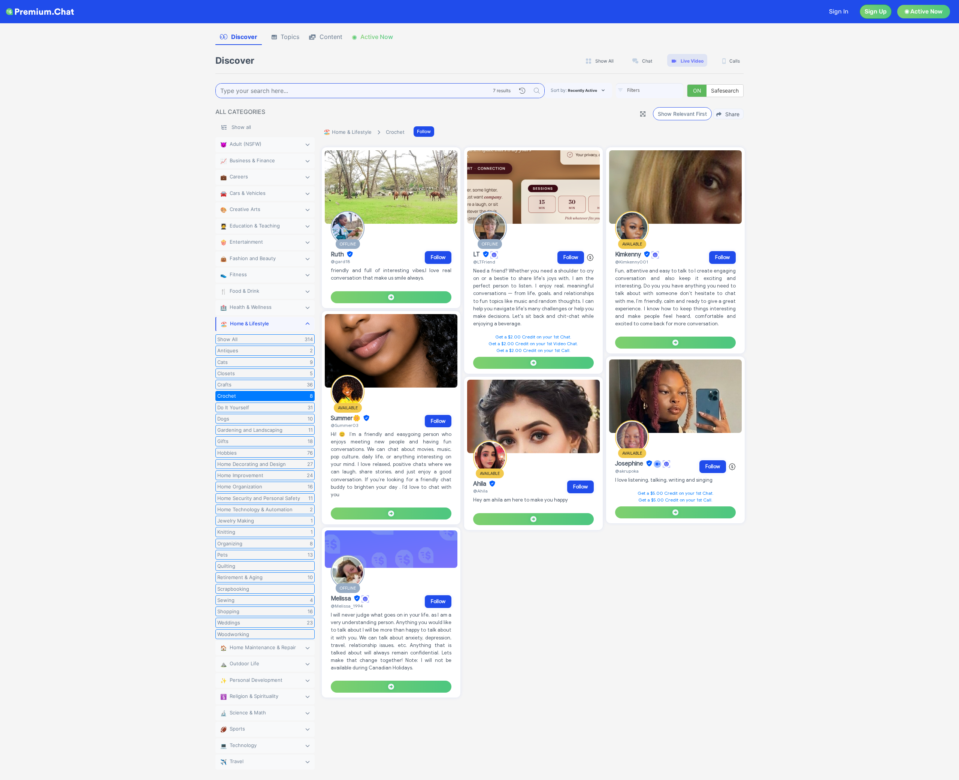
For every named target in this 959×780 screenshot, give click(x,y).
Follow (424, 131)
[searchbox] (661, 90)
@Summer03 (344, 425)
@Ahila (480, 491)
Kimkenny (628, 254)
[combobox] (649, 90)
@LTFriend (484, 262)
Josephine (630, 463)
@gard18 (340, 261)
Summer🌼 (346, 418)
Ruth (338, 254)
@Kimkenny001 (631, 262)
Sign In (838, 11)
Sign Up (876, 11)
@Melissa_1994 (347, 606)
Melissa (342, 598)
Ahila (480, 484)
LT (477, 254)
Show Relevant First (682, 114)
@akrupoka (627, 471)
